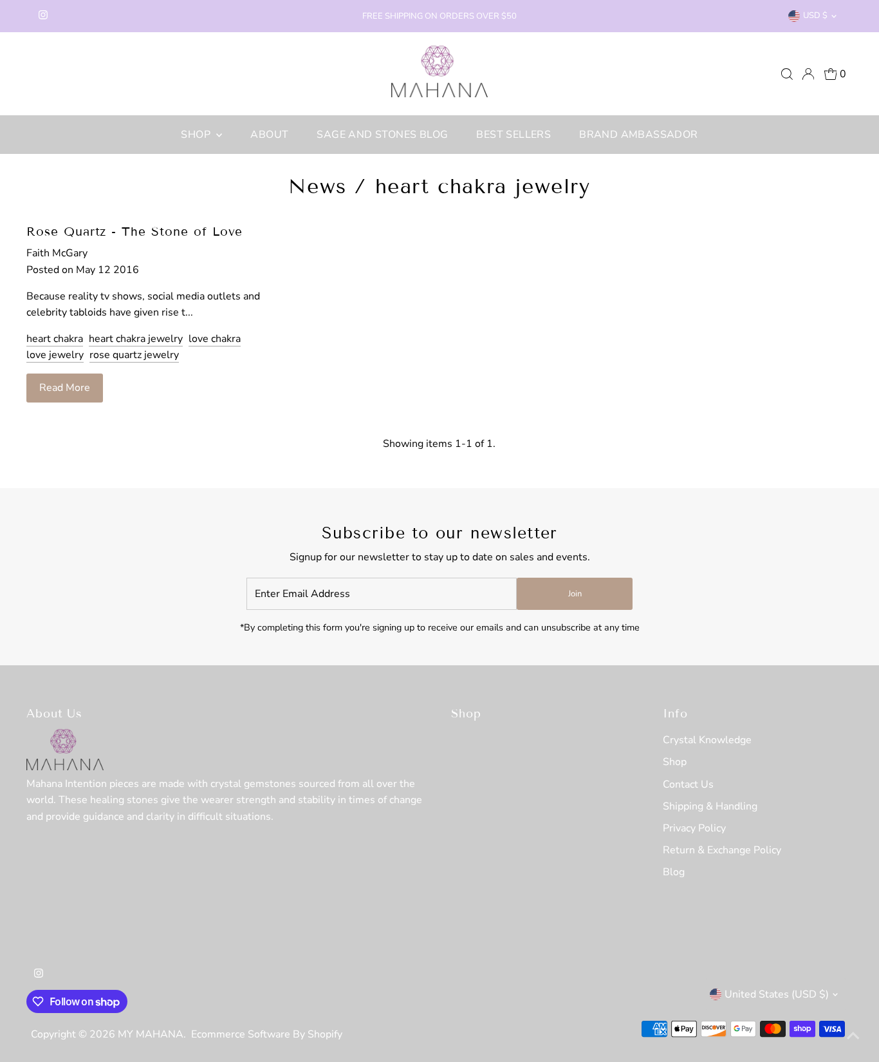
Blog (674, 872)
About (269, 135)
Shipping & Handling (710, 806)
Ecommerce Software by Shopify (266, 1034)
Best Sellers (513, 135)
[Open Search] (787, 74)
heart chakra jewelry (136, 339)
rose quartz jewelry (134, 355)
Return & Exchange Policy (722, 850)
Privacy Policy (694, 828)
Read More (64, 388)
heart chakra (54, 339)
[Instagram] (43, 16)
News (317, 186)
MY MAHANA (150, 1034)
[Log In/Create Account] (808, 74)
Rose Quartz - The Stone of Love (134, 231)
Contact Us (688, 784)
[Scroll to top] (853, 1036)
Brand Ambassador (638, 135)
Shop (197, 135)
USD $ (815, 15)
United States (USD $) (777, 994)
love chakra (215, 339)
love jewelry (55, 355)
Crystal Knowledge (707, 740)
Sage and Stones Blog (382, 135)
